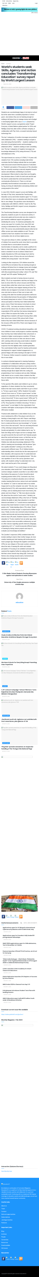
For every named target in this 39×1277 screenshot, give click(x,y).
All (21, 923)
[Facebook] (3, 563)
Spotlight (8, 63)
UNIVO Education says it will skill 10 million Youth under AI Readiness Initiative (18, 999)
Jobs (13, 3)
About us (4, 1206)
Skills (9, 3)
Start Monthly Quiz (6, 1171)
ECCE (3, 1)
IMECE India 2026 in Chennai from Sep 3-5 (16, 984)
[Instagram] (12, 563)
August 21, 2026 (7, 980)
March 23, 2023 (7, 84)
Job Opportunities (6, 1220)
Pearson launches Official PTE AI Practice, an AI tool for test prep (20, 952)
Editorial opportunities (8, 1214)
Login (36, 3)
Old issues (4, 1248)
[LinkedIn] (17, 563)
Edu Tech (4, 3)
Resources (4, 1243)
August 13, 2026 (6, 751)
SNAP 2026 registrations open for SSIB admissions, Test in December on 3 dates (19, 944)
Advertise (4, 5)
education (19, 602)
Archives (4, 1234)
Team (3, 1209)
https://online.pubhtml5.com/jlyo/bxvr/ (12, 1014)
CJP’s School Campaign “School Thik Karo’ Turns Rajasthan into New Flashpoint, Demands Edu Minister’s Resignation (18, 692)
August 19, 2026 (7, 994)
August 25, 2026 (7, 939)
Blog (2, 1231)
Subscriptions (5, 1217)
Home (2, 63)
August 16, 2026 (6, 724)
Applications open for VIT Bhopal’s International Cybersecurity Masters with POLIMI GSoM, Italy (19, 928)
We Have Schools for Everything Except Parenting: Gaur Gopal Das (19, 663)
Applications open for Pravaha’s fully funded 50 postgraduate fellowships (18, 936)
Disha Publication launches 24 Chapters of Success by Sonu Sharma (20, 977)
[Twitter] (8, 563)
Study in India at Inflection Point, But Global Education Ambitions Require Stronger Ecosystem (19, 636)
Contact (3, 1211)
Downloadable (5, 1245)
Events (5, 659)
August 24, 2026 (6, 639)
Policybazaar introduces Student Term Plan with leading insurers (19, 991)
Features (4, 1223)
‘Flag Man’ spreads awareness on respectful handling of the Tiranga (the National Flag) (17, 748)
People (3, 1237)
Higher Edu (15, 1)
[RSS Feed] (21, 563)
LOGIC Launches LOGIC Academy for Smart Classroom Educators (17, 969)
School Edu (9, 1)
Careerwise (4, 1240)
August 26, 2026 (7, 931)
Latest (5, 686)
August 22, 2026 (6, 696)
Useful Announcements (30, 923)
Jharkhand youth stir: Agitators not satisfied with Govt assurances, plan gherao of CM (19, 720)
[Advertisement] (19, 34)
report (24, 122)
